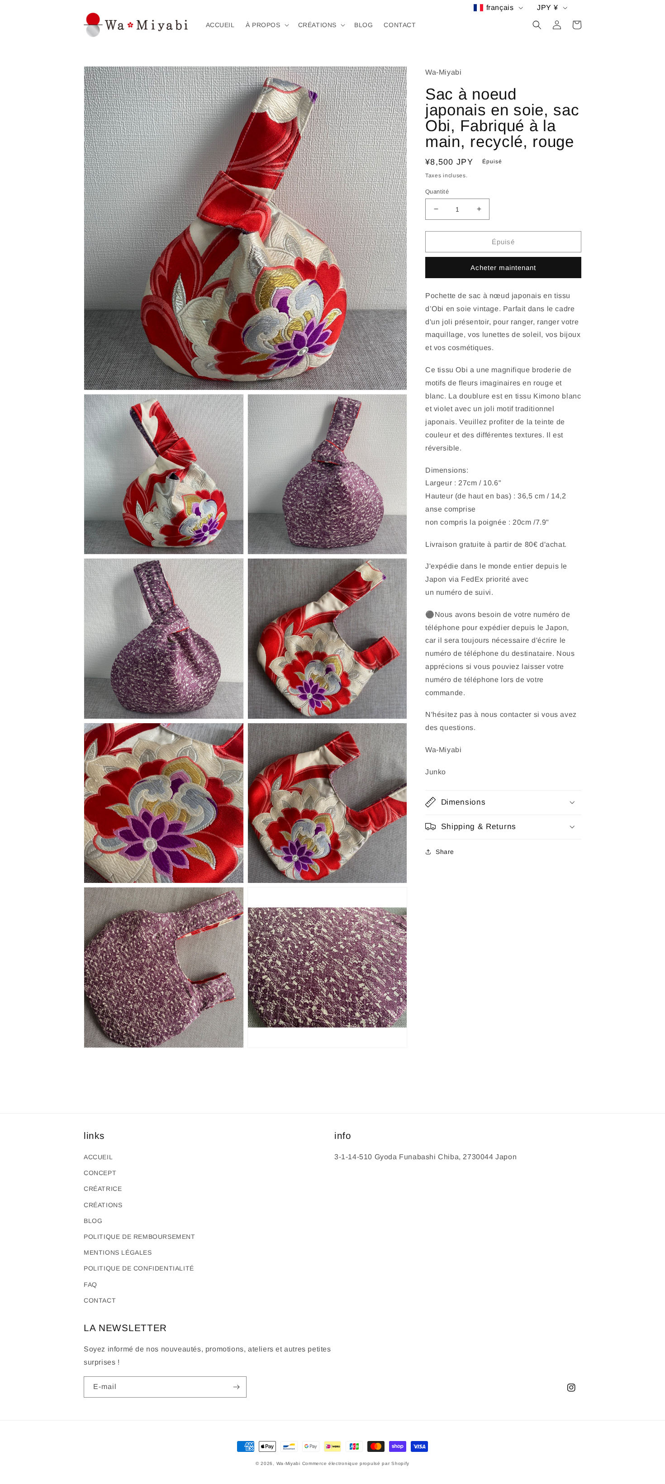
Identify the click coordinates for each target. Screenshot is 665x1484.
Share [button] (445, 851)
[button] (266, 24)
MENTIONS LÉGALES (118, 1252)
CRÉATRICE (103, 1188)
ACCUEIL (98, 1157)
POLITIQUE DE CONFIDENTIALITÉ (139, 1268)
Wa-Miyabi (288, 1463)
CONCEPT (100, 1172)
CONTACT (100, 1300)
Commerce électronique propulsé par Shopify (355, 1463)
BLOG (93, 1220)
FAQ (90, 1284)
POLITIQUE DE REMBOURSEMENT (139, 1236)
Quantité (437, 191)
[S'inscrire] (236, 1387)
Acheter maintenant (503, 267)
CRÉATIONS (103, 1205)
